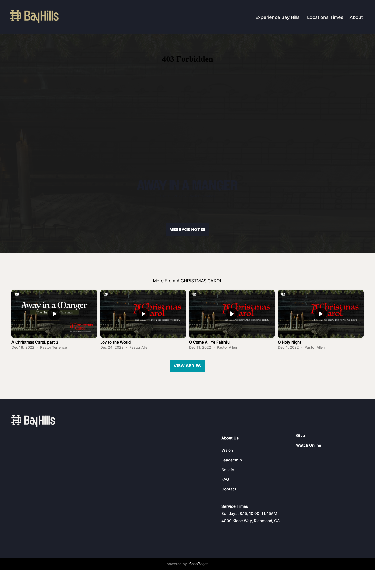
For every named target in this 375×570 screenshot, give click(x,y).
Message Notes (187, 229)
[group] (54, 321)
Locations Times (325, 17)
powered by (187, 564)
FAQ (225, 479)
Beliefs (227, 469)
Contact (228, 489)
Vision (227, 450)
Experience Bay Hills (278, 17)
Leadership (231, 460)
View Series (187, 365)
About (356, 17)
